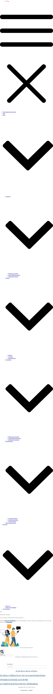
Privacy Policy (24, 690)
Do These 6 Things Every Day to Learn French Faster (22, 675)
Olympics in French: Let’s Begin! (14, 679)
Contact (30, 690)
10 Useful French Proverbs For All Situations (19, 683)
